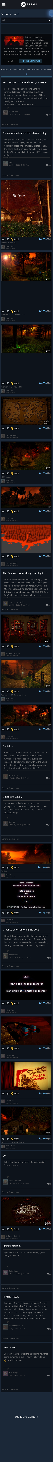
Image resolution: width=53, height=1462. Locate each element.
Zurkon (12, 822)
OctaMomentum (16, 1326)
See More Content (26, 1416)
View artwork (10, 248)
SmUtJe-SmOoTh (16, 602)
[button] (26, 49)
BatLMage (13, 1271)
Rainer (8, 874)
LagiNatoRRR (11, 435)
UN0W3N (10, 920)
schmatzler (13, 955)
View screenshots (12, 438)
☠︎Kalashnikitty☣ (13, 653)
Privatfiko (10, 518)
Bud (11, 162)
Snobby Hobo (15, 1181)
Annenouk (13, 775)
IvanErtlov (13, 111)
